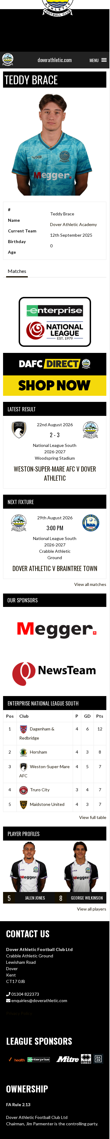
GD (87, 716)
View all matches (90, 584)
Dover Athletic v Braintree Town (55, 568)
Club (23, 716)
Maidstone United (47, 804)
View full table (92, 817)
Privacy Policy (19, 1013)
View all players (91, 908)
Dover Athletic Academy (73, 224)
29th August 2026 (54, 517)
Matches (17, 271)
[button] (94, 60)
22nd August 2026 (55, 424)
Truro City (40, 789)
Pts (99, 716)
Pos (10, 716)
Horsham (38, 751)
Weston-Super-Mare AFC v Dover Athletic (55, 473)
